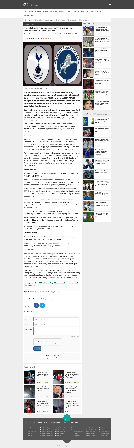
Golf (92, 11)
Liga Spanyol (49, 20)
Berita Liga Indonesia (47, 435)
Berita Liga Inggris (46, 428)
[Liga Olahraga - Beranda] (30, 4)
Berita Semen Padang (77, 432)
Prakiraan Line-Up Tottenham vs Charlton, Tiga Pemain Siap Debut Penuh (72, 375)
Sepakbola (38, 11)
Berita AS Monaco (90, 435)
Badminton (53, 11)
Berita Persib (74, 428)
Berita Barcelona (90, 428)
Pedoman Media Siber (55, 422)
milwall (56, 292)
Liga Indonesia (84, 20)
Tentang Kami (30, 422)
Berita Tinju (29, 433)
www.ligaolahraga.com (69, 446)
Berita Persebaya (75, 435)
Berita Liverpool (60, 432)
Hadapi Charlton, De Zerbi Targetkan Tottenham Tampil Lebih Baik (71, 389)
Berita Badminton (31, 432)
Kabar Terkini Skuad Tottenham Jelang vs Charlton (43, 388)
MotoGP (46, 11)
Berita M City (104, 435)
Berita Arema (74, 433)
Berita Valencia (105, 432)
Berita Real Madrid (91, 430)
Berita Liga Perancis (47, 433)
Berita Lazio (104, 428)
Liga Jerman (72, 20)
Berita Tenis (30, 435)
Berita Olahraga (29, 15)
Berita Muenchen (105, 430)
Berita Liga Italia (46, 430)
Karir (76, 422)
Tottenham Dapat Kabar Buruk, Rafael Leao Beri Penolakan (43, 403)
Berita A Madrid (105, 433)
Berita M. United (60, 428)
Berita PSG (59, 435)
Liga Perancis (60, 20)
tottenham (37, 292)
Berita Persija (74, 430)
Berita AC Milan (90, 433)
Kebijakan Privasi (41, 422)
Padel (101, 11)
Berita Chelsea (60, 433)
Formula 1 (80, 11)
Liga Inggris (28, 20)
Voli (96, 11)
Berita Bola (29, 428)
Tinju (87, 11)
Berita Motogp (30, 430)
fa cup (50, 292)
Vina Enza (34, 34)
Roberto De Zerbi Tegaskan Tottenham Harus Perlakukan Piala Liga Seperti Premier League (72, 405)
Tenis (74, 11)
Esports (67, 11)
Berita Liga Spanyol (47, 432)
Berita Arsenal (60, 430)
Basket (61, 11)
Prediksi (30, 11)
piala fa (45, 292)
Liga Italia (38, 20)
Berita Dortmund (90, 432)
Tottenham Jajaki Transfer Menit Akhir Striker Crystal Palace (43, 374)
